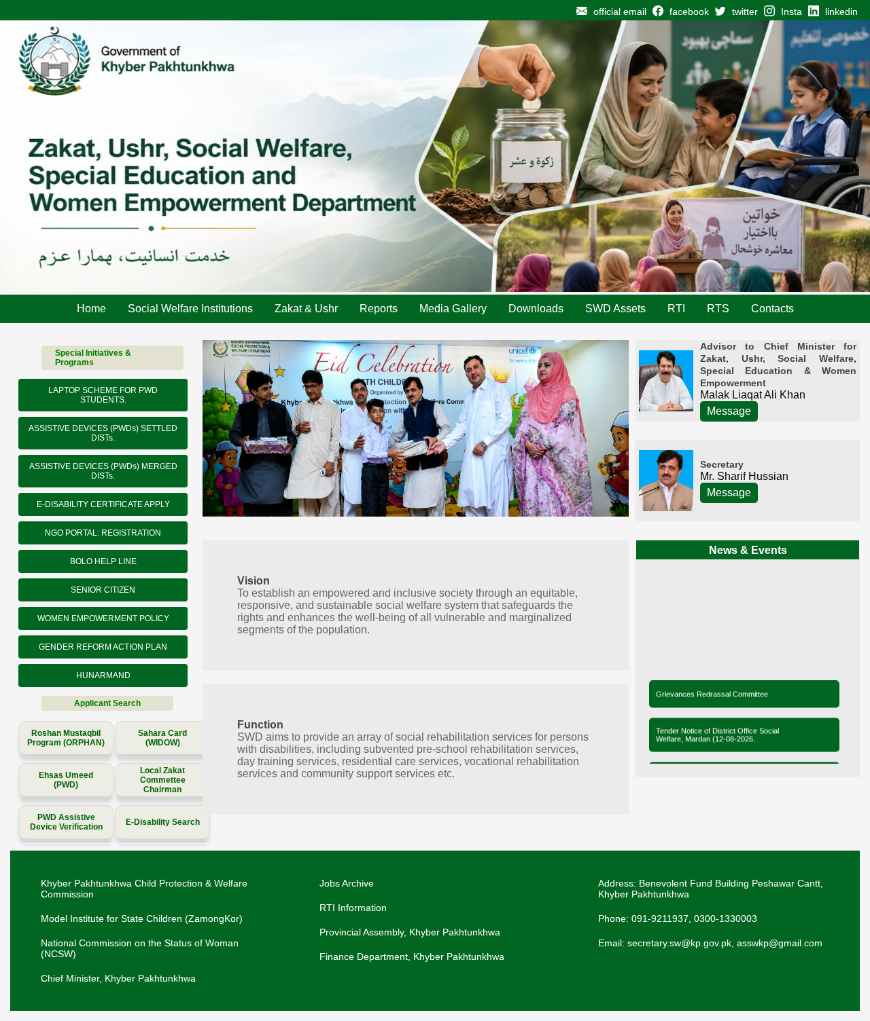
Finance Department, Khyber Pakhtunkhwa (411, 956)
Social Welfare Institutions (190, 308)
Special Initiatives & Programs (93, 357)
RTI (676, 308)
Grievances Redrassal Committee (712, 688)
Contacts (772, 308)
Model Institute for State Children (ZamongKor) (142, 918)
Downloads (535, 308)
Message (729, 411)
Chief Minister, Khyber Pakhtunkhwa (118, 978)
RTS (718, 308)
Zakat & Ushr (306, 308)
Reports (379, 308)
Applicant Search (107, 703)
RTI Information (353, 907)
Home (91, 308)
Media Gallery (453, 308)
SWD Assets (615, 308)
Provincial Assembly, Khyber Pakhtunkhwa (409, 932)
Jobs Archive (346, 883)
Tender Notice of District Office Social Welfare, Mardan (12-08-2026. (717, 728)
